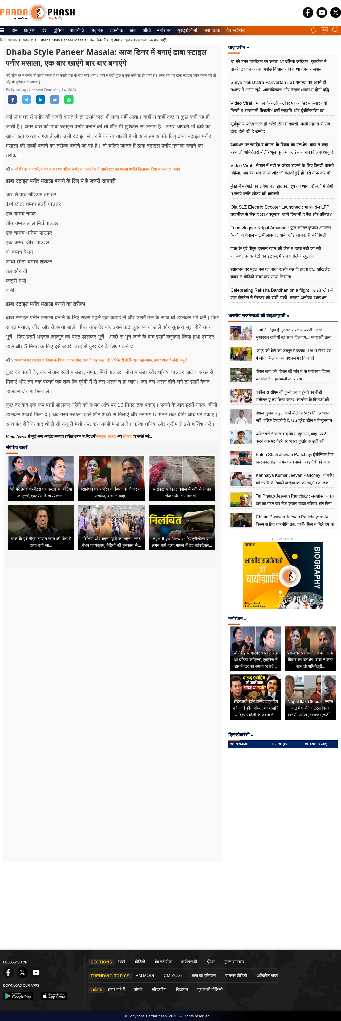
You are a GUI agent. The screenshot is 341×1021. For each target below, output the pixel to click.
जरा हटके (211, 30)
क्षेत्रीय (29, 30)
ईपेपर (211, 961)
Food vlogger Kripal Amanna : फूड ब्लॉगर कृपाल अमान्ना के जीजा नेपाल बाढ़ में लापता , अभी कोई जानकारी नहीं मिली (280, 231)
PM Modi (145, 975)
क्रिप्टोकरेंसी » (241, 734)
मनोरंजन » (237, 618)
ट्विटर (127, 436)
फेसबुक (100, 436)
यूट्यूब (112, 436)
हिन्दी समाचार (8, 40)
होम (14, 30)
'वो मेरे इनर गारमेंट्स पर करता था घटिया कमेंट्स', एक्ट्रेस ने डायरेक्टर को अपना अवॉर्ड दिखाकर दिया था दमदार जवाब (97, 169)
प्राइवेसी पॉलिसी (210, 989)
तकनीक (115, 30)
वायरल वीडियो (236, 975)
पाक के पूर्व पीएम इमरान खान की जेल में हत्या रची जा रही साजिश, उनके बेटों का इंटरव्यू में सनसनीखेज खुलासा (275, 252)
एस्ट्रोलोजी (186, 30)
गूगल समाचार (234, 961)
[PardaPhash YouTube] (321, 16)
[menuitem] (15, 30)
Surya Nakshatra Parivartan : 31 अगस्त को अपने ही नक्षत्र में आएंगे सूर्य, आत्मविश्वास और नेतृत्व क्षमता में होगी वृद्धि (279, 86)
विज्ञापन (182, 989)
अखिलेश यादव (267, 975)
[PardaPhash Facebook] (308, 16)
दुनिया (58, 30)
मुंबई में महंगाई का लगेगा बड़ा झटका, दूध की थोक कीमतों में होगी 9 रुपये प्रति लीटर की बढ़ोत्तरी (281, 190)
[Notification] (313, 32)
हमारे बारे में (116, 989)
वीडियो (140, 961)
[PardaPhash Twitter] (335, 16)
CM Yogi (173, 975)
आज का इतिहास (203, 975)
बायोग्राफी (189, 961)
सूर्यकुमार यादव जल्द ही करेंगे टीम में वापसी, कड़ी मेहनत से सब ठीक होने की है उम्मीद (280, 127)
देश (44, 30)
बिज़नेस (96, 30)
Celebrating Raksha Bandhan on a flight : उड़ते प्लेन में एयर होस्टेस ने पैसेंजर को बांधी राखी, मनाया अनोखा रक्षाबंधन (281, 294)
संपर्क (138, 989)
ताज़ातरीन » (238, 47)
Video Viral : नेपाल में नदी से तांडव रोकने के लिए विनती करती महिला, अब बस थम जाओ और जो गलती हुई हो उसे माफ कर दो (282, 169)
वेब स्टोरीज (234, 30)
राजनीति (76, 30)
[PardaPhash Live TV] (324, 31)
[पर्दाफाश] (37, 20)
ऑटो (146, 30)
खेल (132, 30)
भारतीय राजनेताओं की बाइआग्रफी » (258, 315)
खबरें (121, 961)
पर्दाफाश (28, 40)
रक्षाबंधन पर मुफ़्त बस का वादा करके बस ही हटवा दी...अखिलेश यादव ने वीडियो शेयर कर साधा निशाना (280, 273)
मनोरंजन (163, 30)
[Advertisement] (112, 619)
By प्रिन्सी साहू (16, 90)
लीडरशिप (159, 989)
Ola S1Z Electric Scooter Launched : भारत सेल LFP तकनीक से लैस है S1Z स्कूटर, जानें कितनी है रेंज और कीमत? (281, 211)
